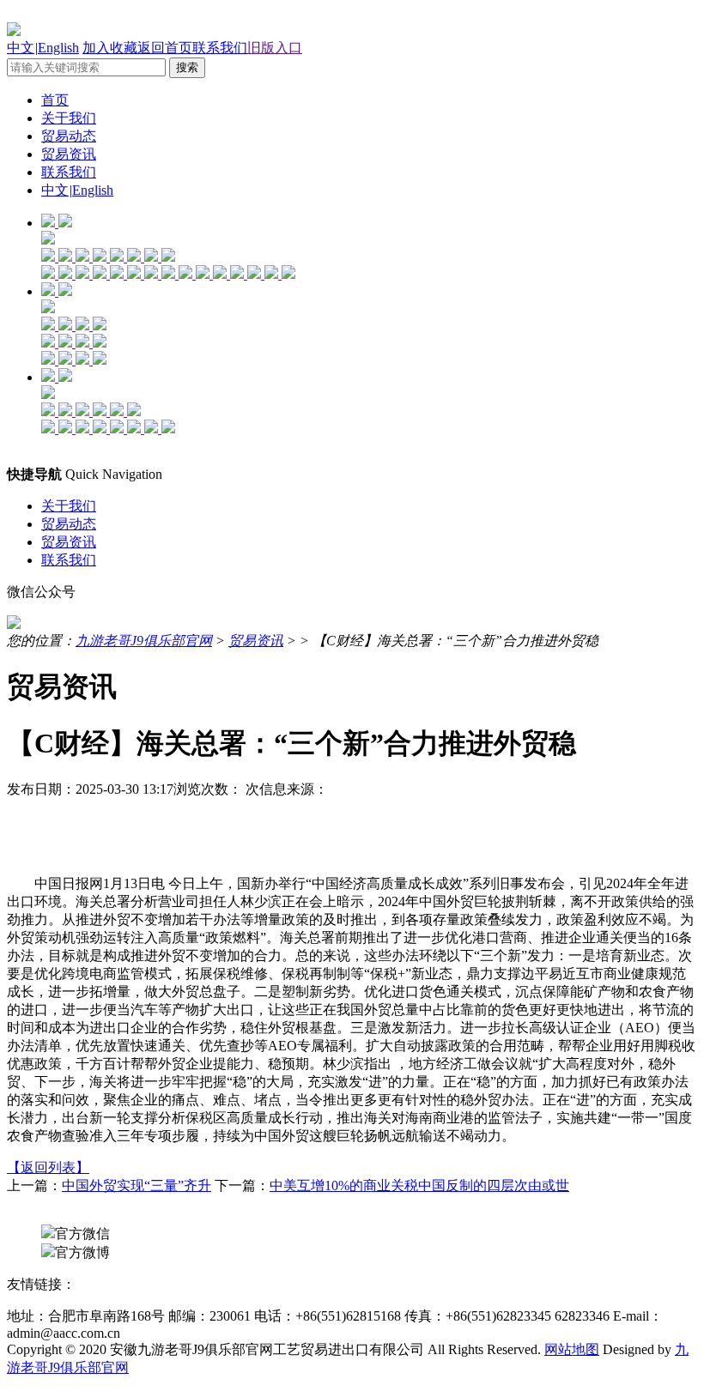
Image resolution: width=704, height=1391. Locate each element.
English (58, 47)
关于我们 (68, 118)
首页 (55, 100)
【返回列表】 (48, 1167)
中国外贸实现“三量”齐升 (136, 1185)
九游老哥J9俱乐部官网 (144, 640)
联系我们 (219, 47)
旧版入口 (274, 47)
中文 (20, 47)
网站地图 (571, 1349)
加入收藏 (109, 47)
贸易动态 (68, 136)
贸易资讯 (68, 154)
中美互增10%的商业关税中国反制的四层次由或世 (419, 1185)
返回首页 (164, 47)
